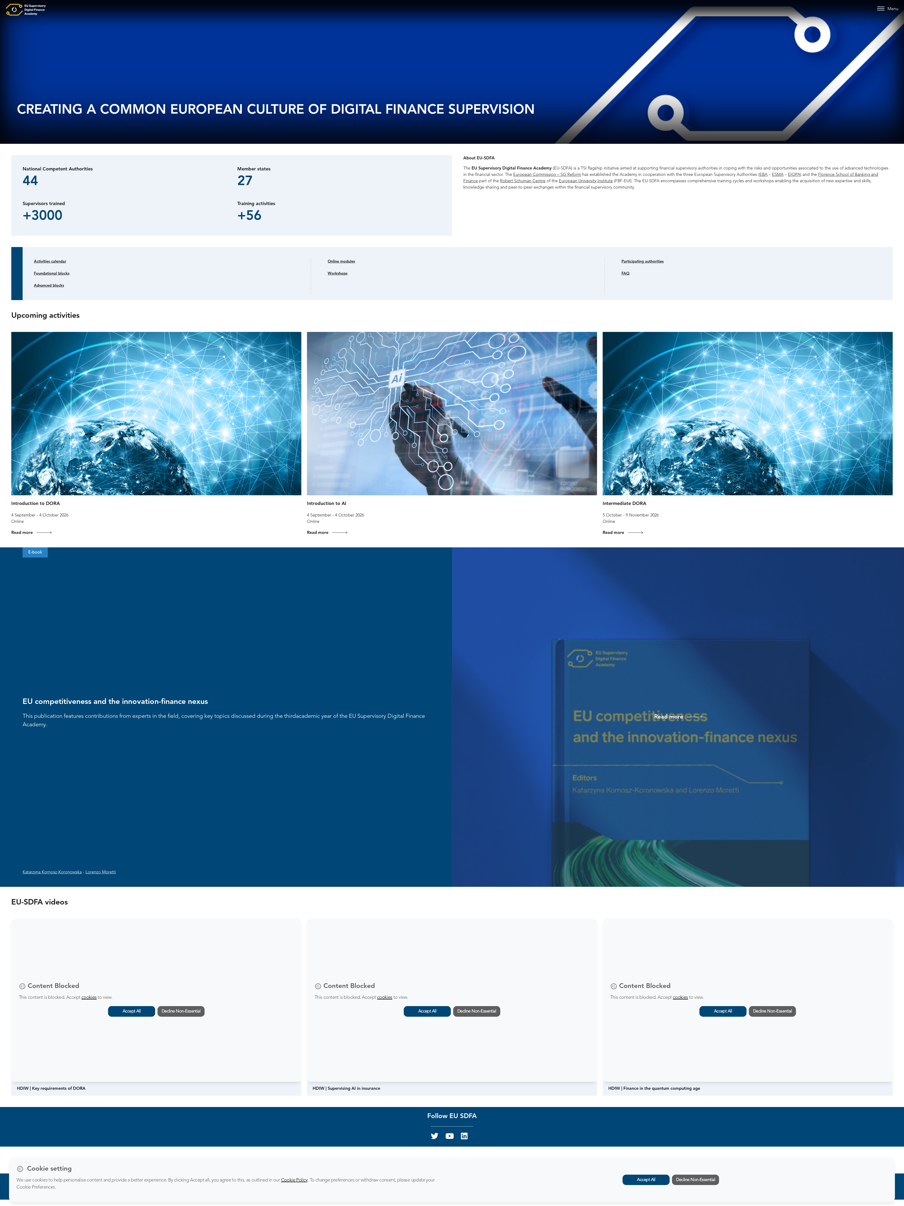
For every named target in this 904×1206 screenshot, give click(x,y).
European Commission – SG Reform (547, 175)
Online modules (341, 262)
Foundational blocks (51, 274)
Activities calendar (50, 262)
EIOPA (794, 175)
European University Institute (586, 181)
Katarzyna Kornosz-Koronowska (52, 872)
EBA (763, 175)
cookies (89, 997)
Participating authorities (643, 262)
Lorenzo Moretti (100, 872)
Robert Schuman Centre (522, 181)
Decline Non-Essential (181, 1011)
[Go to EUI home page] (26, 9)
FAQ (626, 274)
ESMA (777, 175)
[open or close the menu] (881, 9)
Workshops (337, 274)
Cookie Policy (294, 1180)
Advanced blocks (49, 286)
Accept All (132, 1011)
